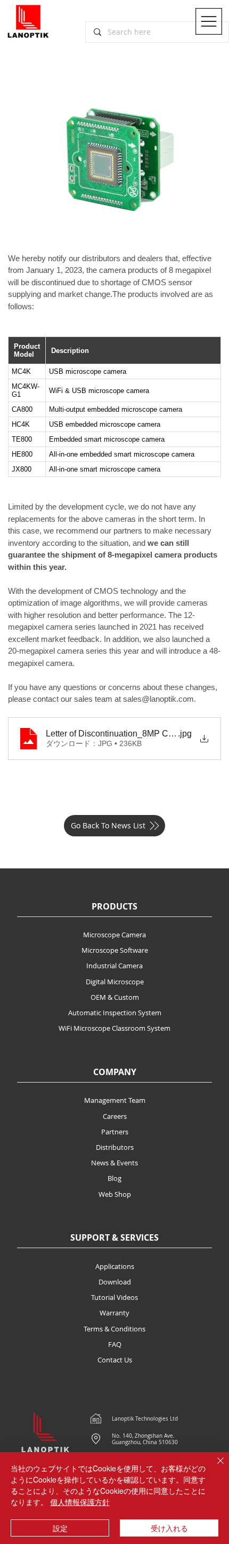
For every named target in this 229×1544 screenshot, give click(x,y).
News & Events (114, 1162)
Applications (114, 1266)
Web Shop (115, 1194)
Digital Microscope (115, 981)
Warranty (114, 1313)
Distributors (115, 1147)
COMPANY (114, 1072)
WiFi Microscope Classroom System (114, 1028)
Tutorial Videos (114, 1297)
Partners (114, 1132)
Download (115, 1282)
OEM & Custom (115, 997)
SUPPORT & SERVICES (114, 1237)
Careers (115, 1116)
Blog (114, 1178)
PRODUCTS (114, 906)
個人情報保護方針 (80, 1501)
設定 (60, 1528)
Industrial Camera (114, 965)
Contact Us (114, 1360)
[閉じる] (214, 1467)
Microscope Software (114, 950)
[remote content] (114, 406)
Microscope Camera (114, 934)
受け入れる (169, 1528)
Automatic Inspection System (114, 1012)
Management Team (114, 1100)
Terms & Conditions (114, 1329)
